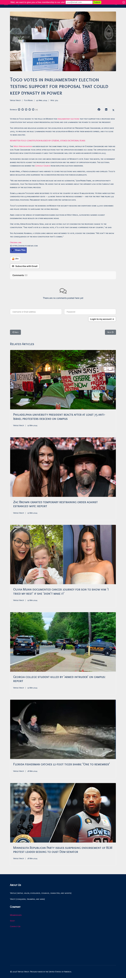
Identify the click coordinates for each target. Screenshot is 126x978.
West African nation (23, 146)
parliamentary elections (68, 118)
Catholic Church (42, 165)
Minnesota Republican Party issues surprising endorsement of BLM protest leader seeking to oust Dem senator (62, 850)
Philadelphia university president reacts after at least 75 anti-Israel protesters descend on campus (59, 416)
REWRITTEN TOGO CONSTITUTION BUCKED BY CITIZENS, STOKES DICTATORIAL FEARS (47, 140)
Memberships (16, 915)
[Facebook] (99, 109)
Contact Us (15, 926)
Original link (15, 242)
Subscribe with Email (26, 266)
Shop (12, 920)
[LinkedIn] (106, 109)
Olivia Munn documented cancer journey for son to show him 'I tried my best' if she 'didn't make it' (60, 591)
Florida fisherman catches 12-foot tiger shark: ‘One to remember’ (61, 764)
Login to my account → (102, 319)
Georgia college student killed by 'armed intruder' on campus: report (59, 679)
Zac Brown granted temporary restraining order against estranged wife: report (55, 504)
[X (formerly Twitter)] (113, 109)
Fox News (28, 100)
